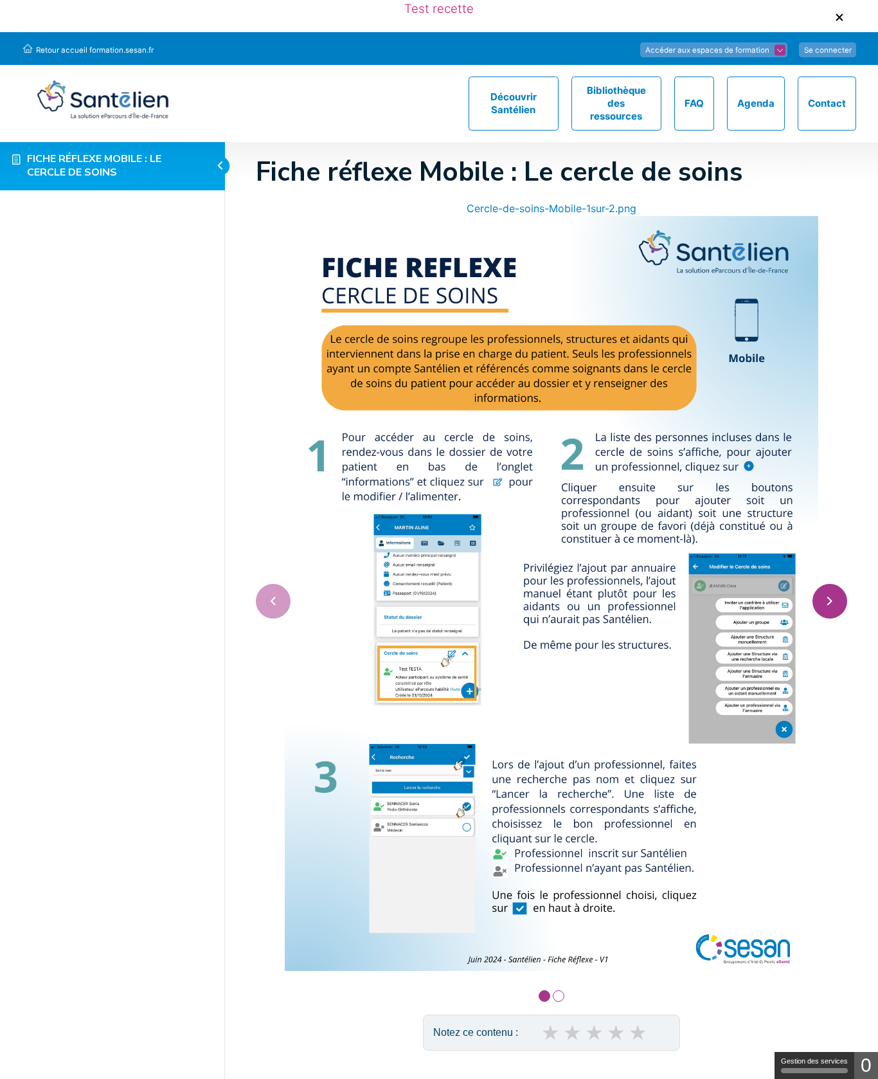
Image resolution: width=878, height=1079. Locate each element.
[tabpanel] (551, 586)
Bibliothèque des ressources (616, 103)
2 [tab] (558, 996)
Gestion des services (814, 1061)
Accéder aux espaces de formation (707, 49)
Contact (827, 103)
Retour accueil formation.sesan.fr (95, 49)
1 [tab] (544, 996)
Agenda (756, 103)
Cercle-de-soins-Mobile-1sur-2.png (551, 208)
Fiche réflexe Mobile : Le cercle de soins (94, 166)
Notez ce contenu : (475, 1032)
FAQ (694, 103)
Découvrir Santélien (513, 103)
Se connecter (828, 49)
